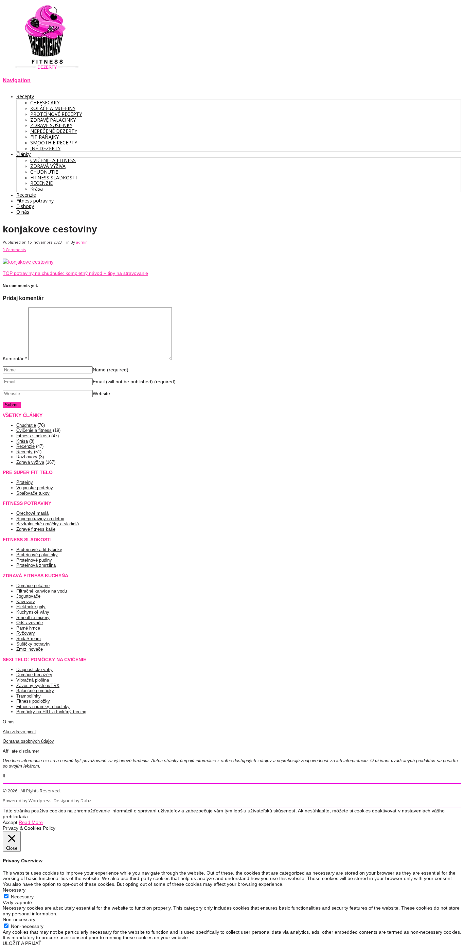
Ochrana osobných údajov (28, 741)
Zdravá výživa (30, 462)
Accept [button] (10, 822)
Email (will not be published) (134, 381)
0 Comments (14, 249)
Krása (22, 441)
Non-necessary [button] (19, 919)
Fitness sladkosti (33, 435)
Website (101, 393)
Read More (31, 822)
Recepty (24, 451)
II (4, 775)
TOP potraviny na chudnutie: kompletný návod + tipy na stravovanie (75, 273)
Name (110, 369)
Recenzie (25, 446)
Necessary (22, 896)
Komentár (15, 358)
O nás (9, 721)
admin (82, 242)
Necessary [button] (14, 890)
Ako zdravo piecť (19, 731)
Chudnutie (26, 425)
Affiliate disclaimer (21, 751)
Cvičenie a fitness (34, 430)
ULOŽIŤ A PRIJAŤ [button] (22, 943)
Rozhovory (26, 456)
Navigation (17, 80)
